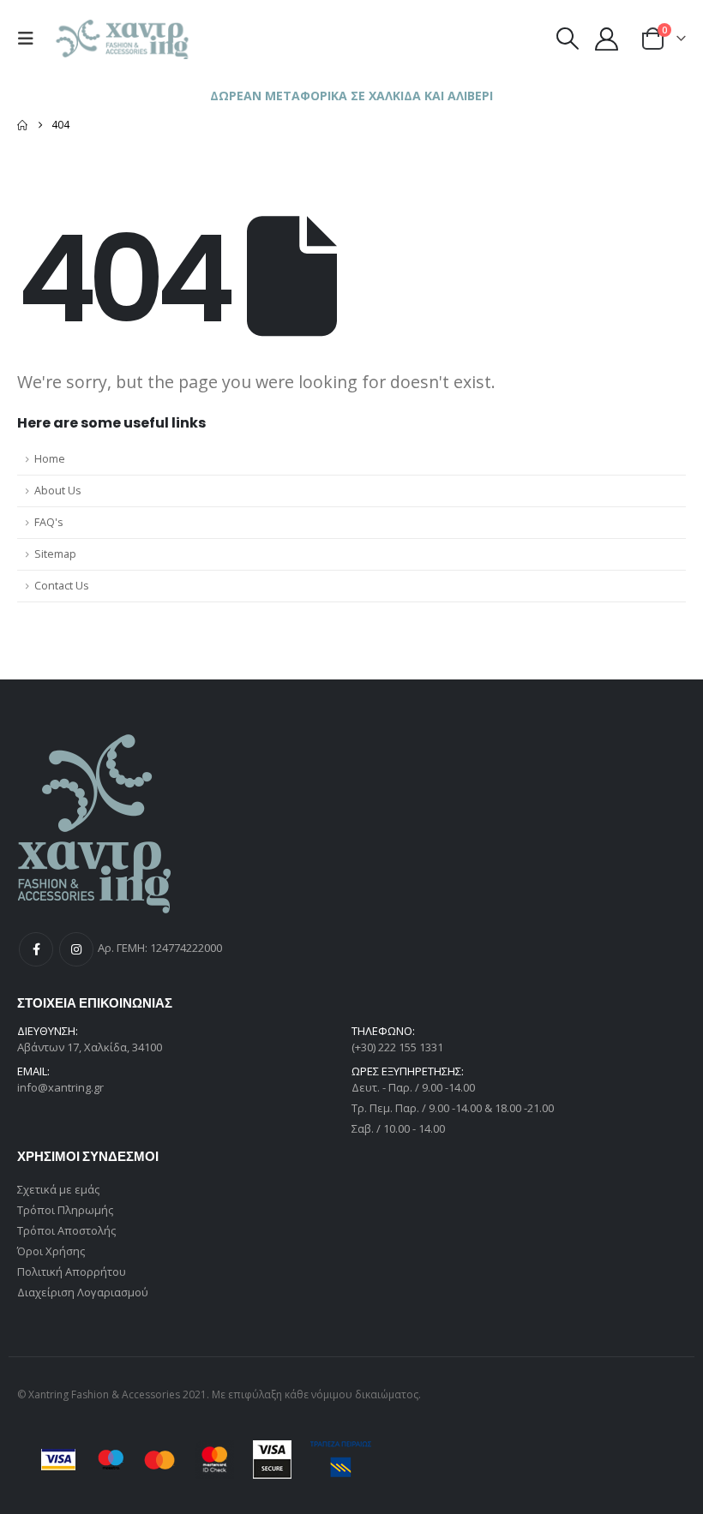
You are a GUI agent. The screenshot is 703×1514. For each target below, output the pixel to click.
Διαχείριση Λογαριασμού (82, 1292)
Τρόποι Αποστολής (66, 1230)
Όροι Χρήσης (51, 1251)
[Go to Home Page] (22, 125)
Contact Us (61, 585)
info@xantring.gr (60, 1087)
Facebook (36, 949)
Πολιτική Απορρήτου (71, 1271)
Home (49, 459)
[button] (30, 38)
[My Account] (607, 39)
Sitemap (55, 554)
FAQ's (48, 522)
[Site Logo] (123, 39)
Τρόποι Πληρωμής (65, 1210)
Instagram (76, 949)
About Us (57, 490)
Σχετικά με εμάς (58, 1189)
